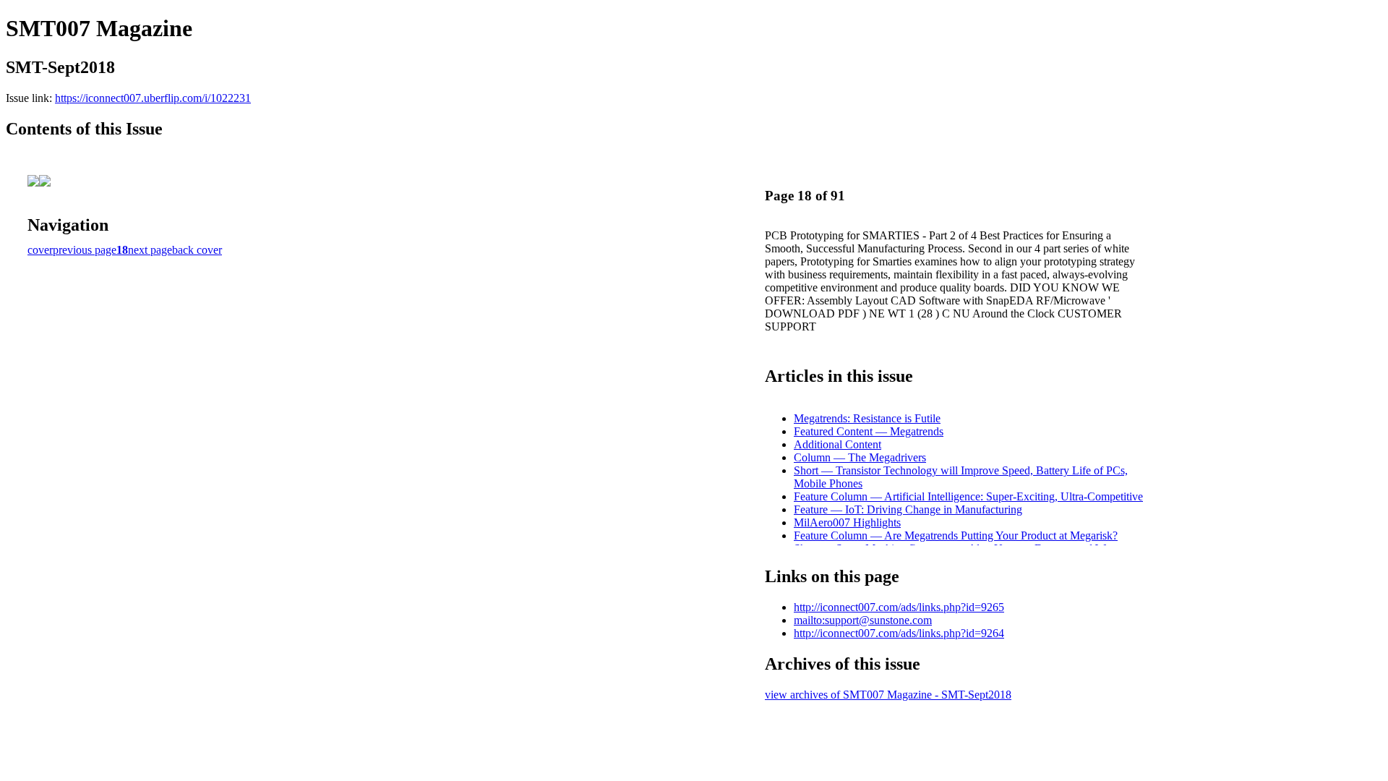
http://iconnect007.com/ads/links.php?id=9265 (899, 607)
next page (150, 250)
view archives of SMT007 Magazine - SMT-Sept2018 (888, 694)
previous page (84, 250)
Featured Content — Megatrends (868, 431)
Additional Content (837, 444)
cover (40, 250)
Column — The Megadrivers (860, 457)
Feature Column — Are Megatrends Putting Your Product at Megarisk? (956, 535)
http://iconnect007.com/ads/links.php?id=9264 (899, 633)
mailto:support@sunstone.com (863, 620)
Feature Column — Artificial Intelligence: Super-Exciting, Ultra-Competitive (968, 496)
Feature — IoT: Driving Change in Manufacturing (908, 509)
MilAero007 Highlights (847, 522)
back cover (197, 250)
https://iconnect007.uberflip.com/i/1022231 (153, 98)
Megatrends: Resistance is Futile (867, 418)
